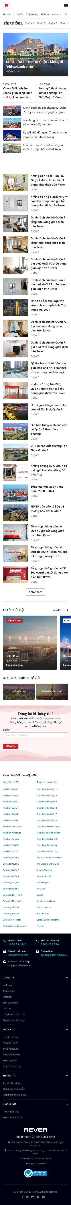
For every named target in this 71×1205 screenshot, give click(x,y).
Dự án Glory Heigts (12, 919)
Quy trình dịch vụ (12, 1066)
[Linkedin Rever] (32, 1197)
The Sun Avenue (44, 907)
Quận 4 (64, 23)
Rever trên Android (13, 1117)
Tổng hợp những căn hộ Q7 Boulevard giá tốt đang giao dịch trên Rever (49, 572)
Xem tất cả (59, 610)
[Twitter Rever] (27, 1197)
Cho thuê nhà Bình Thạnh (48, 826)
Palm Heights (43, 882)
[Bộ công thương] (35, 1174)
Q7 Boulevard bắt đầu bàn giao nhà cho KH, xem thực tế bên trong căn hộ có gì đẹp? (48, 368)
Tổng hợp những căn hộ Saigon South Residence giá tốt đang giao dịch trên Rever (49, 552)
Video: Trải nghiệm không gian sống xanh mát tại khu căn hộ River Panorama (17, 93)
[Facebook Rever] (22, 1197)
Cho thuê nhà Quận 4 (47, 807)
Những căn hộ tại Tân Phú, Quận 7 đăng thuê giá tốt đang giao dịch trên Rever (48, 180)
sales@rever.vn (18, 955)
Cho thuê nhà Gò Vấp (47, 851)
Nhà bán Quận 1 (10, 789)
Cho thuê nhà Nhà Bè (47, 845)
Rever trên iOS (10, 1111)
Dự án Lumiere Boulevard (14, 926)
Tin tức (7, 14)
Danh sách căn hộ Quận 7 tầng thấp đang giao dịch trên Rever (48, 243)
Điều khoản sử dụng (14, 1020)
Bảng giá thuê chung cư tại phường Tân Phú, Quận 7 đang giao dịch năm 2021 (52, 93)
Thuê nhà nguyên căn (46, 782)
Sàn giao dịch (10, 1002)
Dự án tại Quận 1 (11, 857)
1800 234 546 (17, 944)
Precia (40, 926)
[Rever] (36, 1130)
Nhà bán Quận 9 (10, 820)
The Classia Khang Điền (48, 863)
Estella (40, 894)
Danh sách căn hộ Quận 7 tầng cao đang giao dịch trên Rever (48, 222)
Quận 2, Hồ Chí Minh (17, 660)
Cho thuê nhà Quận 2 (47, 795)
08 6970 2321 (29, 1158)
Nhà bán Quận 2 (10, 795)
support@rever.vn (19, 965)
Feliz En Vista (43, 913)
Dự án (20, 14)
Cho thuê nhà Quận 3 (47, 801)
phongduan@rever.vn (54, 955)
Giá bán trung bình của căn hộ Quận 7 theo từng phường (49, 429)
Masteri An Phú (44, 876)
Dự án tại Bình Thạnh (12, 894)
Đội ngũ (7, 996)
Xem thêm (35, 592)
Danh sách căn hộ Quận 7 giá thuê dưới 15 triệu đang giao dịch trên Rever (49, 284)
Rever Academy (11, 1054)
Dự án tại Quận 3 (11, 870)
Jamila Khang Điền (46, 901)
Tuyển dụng (9, 991)
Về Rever (7, 985)
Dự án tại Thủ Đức (11, 907)
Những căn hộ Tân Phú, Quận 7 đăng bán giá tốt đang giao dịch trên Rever (48, 388)
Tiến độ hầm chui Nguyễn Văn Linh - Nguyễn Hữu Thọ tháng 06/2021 (48, 305)
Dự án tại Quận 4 (11, 876)
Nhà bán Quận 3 (10, 801)
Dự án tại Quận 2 (11, 863)
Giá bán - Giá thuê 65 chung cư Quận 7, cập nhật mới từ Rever (43, 147)
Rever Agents (10, 1060)
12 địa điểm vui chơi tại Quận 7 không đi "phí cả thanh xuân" (34, 64)
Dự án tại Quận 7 (11, 882)
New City (41, 888)
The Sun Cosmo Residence (49, 857)
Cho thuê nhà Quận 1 (47, 789)
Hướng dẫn (58, 14)
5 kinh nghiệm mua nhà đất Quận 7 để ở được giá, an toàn (45, 122)
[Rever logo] (6, 5)
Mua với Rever (10, 1042)
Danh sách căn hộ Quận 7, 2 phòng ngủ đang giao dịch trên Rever (48, 326)
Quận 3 (52, 23)
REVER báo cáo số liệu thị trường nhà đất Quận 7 (47, 509)
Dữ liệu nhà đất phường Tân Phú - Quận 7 (49, 448)
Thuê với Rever (10, 1048)
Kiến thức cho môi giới (15, 1094)
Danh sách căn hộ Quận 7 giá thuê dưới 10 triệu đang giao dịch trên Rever (49, 263)
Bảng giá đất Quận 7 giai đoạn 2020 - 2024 (47, 489)
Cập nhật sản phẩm (14, 1089)
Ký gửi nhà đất (11, 1037)
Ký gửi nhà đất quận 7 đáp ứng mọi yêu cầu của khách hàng (45, 135)
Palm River (12, 656)
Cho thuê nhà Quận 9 (47, 820)
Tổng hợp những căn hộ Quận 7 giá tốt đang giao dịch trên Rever (47, 531)
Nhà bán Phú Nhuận (12, 832)
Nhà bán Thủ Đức (11, 845)
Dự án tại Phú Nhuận (12, 901)
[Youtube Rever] (43, 1197)
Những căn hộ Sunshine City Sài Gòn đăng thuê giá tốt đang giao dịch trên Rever (49, 201)
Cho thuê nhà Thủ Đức (47, 839)
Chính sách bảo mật (14, 1014)
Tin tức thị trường (12, 1083)
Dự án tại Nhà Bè (11, 913)
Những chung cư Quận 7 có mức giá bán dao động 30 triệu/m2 (49, 470)
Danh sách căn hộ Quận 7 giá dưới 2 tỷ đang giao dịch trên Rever (49, 347)
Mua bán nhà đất (11, 782)
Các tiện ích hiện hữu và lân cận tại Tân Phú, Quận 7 (49, 407)
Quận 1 (29, 23)
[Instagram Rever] (38, 1197)
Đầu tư (45, 14)
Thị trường (32, 14)
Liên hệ (7, 1008)
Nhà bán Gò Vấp (11, 839)
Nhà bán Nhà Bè (10, 851)
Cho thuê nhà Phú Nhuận (48, 832)
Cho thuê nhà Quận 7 (47, 814)
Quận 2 (41, 23)
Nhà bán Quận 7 (10, 814)
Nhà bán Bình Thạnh (12, 826)
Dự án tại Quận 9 (11, 888)
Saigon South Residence (48, 919)
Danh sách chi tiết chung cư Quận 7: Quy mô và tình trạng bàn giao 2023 (44, 110)
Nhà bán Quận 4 (10, 807)
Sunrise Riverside (44, 870)
